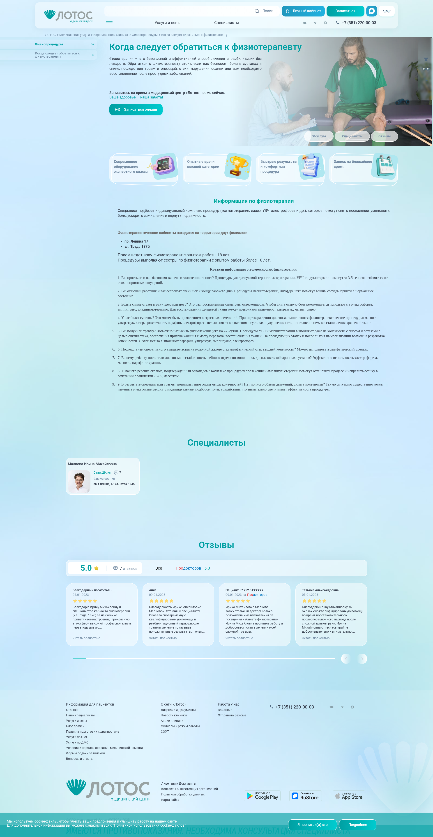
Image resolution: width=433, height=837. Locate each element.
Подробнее (357, 825)
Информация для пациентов (90, 704)
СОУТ (165, 731)
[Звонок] (426, 82)
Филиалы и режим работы (180, 726)
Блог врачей (75, 726)
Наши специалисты (80, 715)
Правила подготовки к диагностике (92, 731)
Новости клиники (174, 715)
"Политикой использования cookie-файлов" (149, 825)
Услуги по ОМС (77, 737)
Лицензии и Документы (178, 710)
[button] (362, 658)
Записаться (345, 11)
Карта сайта (170, 800)
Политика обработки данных (183, 794)
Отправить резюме (232, 715)
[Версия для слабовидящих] (426, 69)
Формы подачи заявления (85, 753)
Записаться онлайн (140, 109)
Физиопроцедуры (49, 44)
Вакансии (225, 710)
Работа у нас (229, 704)
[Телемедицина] (426, 61)
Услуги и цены (167, 22)
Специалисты (226, 22)
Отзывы (384, 136)
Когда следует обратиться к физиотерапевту (57, 54)
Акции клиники (172, 720)
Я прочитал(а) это (312, 825)
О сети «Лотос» (173, 704)
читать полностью (86, 638)
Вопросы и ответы (79, 758)
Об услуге (319, 136)
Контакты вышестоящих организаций (189, 789)
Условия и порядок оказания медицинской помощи (104, 748)
